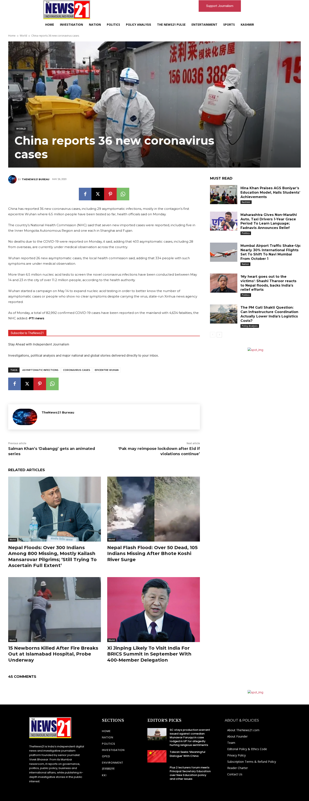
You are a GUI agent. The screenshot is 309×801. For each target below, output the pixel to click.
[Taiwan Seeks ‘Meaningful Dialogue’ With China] (156, 756)
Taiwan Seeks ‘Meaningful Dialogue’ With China (187, 754)
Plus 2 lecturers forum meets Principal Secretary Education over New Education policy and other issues (190, 773)
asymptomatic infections (40, 370)
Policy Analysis (250, 325)
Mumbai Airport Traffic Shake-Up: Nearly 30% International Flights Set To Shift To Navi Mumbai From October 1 (270, 252)
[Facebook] (85, 194)
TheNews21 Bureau (35, 179)
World (23, 35)
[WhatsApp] (123, 194)
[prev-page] (212, 334)
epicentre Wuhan (107, 370)
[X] (97, 194)
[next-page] (219, 334)
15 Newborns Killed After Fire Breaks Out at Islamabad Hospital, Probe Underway (53, 654)
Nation (245, 264)
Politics (246, 233)
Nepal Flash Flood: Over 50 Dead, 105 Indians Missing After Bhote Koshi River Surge (152, 553)
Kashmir (246, 202)
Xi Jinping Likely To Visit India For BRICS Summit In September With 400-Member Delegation (149, 654)
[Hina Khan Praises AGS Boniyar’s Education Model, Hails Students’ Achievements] (223, 194)
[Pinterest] (110, 194)
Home (12, 35)
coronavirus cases (76, 370)
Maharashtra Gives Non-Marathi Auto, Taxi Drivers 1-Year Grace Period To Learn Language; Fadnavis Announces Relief (268, 221)
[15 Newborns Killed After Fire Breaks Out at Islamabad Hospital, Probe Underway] (54, 609)
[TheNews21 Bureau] (13, 179)
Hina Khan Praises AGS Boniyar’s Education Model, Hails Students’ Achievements (270, 192)
